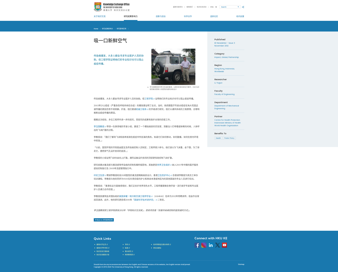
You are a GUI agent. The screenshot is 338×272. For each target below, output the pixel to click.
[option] (173, 69)
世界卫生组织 (163, 165)
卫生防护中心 (164, 175)
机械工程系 (141, 109)
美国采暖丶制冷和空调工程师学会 (135, 196)
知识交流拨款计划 (103, 255)
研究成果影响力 (107, 29)
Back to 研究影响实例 (105, 220)
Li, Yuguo (218, 83)
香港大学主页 (101, 244)
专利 (126, 244)
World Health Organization (226, 126)
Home (96, 29)
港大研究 (128, 251)
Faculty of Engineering (224, 94)
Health (218, 138)
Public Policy (229, 138)
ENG (212, 7)
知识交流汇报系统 (103, 251)
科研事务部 (129, 255)
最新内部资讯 (178, 7)
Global (224, 57)
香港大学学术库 (102, 248)
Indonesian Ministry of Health (227, 123)
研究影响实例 (121, 29)
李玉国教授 (99, 127)
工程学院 (148, 99)
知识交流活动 (201, 7)
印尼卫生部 (99, 175)
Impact (217, 57)
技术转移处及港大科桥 (161, 244)
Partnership (233, 57)
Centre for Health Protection (227, 120)
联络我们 (190, 7)
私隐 (126, 248)
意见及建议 (157, 248)
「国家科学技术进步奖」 (143, 200)
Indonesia (229, 69)
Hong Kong (219, 69)
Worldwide (219, 72)
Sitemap (241, 264)
